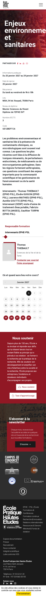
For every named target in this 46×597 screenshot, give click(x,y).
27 (17, 318)
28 (23, 318)
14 (23, 305)
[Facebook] (3, 583)
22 (29, 311)
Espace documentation (12, 539)
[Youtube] (11, 583)
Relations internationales (33, 522)
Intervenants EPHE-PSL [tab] (17, 232)
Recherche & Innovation (32, 519)
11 (6, 305)
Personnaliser (23, 593)
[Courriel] (27, 63)
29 (29, 318)
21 (23, 311)
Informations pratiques (12, 73)
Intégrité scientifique (11, 551)
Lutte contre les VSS (11, 554)
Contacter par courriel (28, 260)
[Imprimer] (23, 63)
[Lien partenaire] (12, 459)
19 (11, 311)
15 (29, 305)
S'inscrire (24, 444)
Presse (6, 542)
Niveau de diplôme (10, 106)
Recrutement (8, 545)
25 (6, 318)
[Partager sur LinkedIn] (20, 63)
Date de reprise (8, 81)
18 (6, 311)
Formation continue (31, 516)
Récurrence (7, 89)
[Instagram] (15, 583)
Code (5, 126)
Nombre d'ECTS (9, 118)
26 (11, 318)
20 (17, 311)
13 (17, 305)
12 (11, 305)
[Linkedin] (7, 583)
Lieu (4, 98)
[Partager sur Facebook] (17, 63)
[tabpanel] (23, 254)
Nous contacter (9, 548)
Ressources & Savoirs (32, 526)
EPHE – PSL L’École (31, 507)
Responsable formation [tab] (17, 226)
